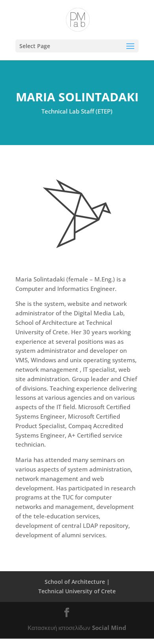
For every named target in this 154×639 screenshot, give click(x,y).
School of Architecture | (77, 581)
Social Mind (109, 628)
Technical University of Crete (77, 591)
